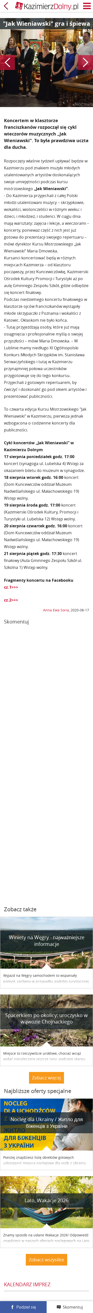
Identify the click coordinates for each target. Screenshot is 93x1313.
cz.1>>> (11, 587)
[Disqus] (46, 696)
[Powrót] (6, 6)
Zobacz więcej (46, 1078)
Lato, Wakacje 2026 (46, 1200)
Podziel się (26, 1307)
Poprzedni (7, 62)
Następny (85, 62)
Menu (87, 6)
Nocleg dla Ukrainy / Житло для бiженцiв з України (46, 1122)
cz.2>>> (11, 600)
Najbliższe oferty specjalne (37, 1090)
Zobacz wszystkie (46, 1260)
